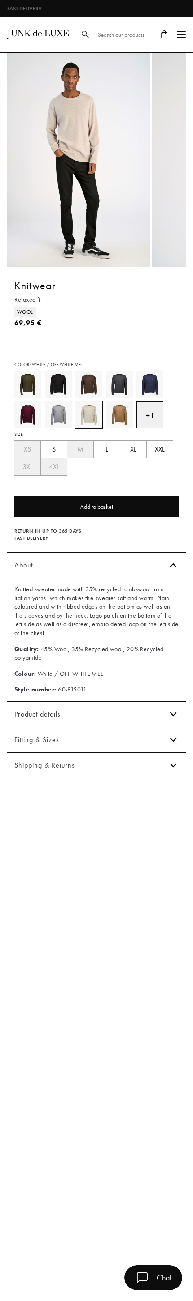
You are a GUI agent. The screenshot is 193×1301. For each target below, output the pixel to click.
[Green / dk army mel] (27, 384)
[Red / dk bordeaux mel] (27, 414)
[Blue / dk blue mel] (149, 384)
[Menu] (181, 34)
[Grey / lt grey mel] (58, 414)
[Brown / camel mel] (119, 414)
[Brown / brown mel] (88, 384)
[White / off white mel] (88, 414)
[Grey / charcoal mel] (119, 384)
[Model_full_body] (78, 160)
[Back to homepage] (38, 34)
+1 (150, 415)
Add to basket (96, 507)
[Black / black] (58, 384)
